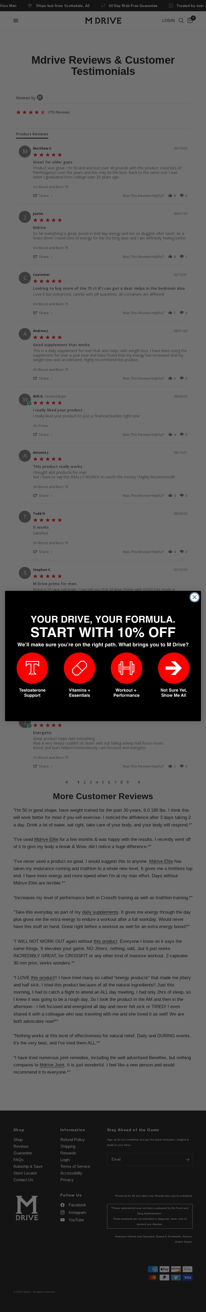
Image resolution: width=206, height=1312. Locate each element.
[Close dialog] (194, 597)
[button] (32, 675)
